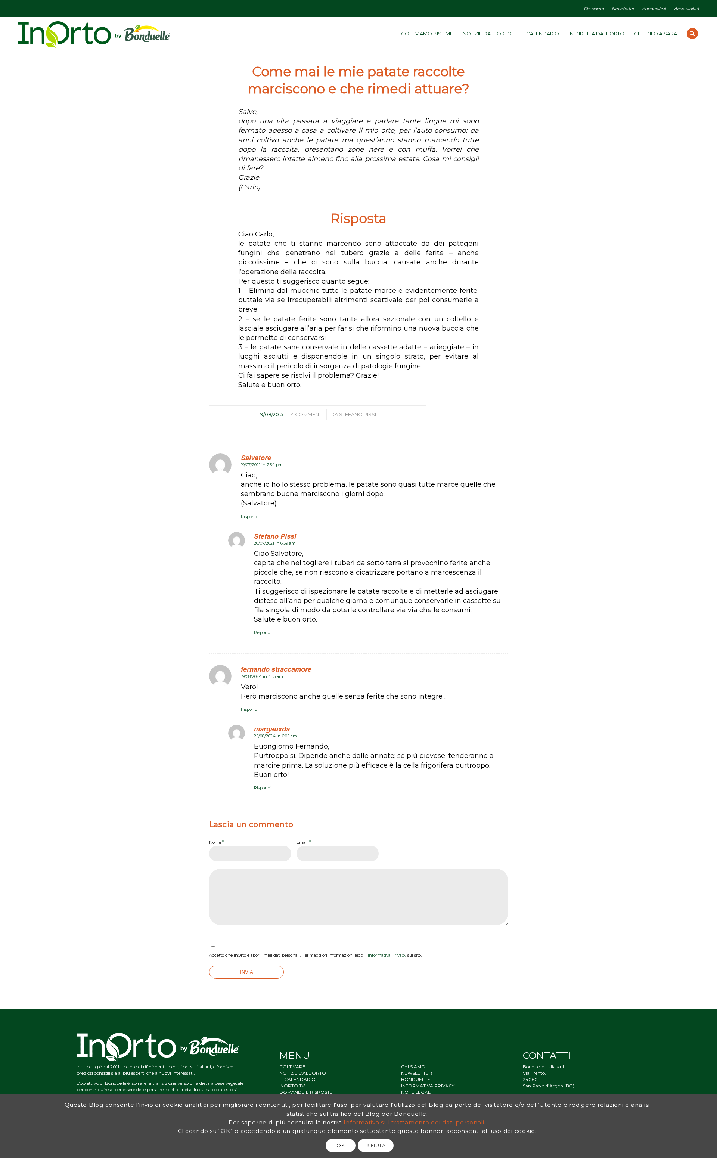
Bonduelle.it (654, 8)
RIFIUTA (376, 1145)
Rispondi (249, 516)
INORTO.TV (292, 1086)
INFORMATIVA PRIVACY (427, 1086)
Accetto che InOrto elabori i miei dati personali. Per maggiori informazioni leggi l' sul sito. (315, 955)
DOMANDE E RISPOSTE (306, 1092)
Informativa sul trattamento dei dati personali (414, 1122)
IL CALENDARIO (297, 1079)
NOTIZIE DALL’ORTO (302, 1073)
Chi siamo (594, 8)
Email (304, 842)
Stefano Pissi (357, 414)
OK (340, 1145)
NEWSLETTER (416, 1073)
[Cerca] (692, 33)
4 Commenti (307, 414)
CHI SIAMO (413, 1066)
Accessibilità (686, 8)
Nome (216, 842)
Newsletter (623, 8)
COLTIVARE (292, 1066)
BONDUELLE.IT (418, 1079)
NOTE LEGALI (416, 1092)
